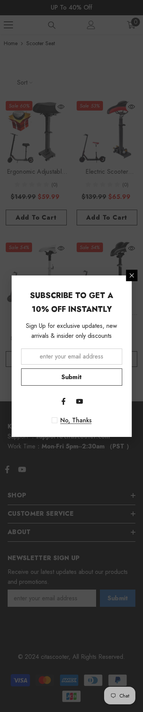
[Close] (131, 275)
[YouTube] (80, 401)
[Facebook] (64, 401)
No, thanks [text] (76, 420)
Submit (71, 377)
